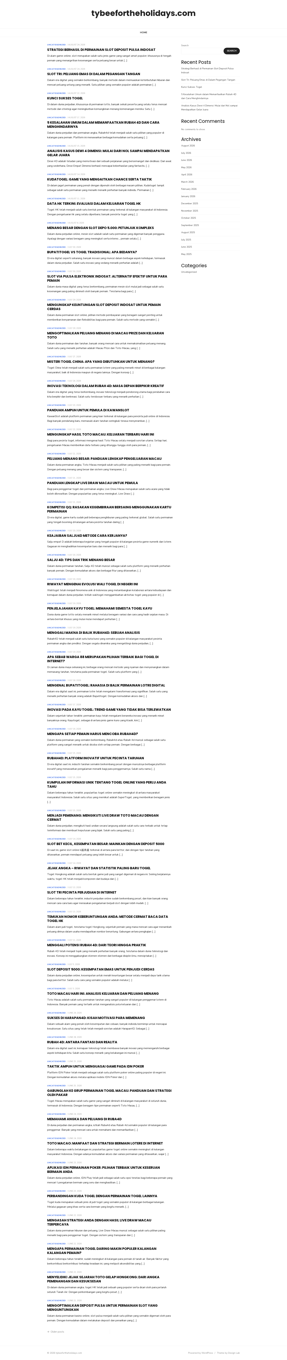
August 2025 (188, 232)
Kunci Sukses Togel (65, 98)
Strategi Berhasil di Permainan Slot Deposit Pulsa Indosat (101, 49)
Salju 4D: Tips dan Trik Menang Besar (81, 560)
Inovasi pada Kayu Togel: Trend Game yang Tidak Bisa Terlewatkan (109, 709)
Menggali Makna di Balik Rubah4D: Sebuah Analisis (93, 632)
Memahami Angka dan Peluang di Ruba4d (84, 1119)
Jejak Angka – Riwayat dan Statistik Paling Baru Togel (99, 868)
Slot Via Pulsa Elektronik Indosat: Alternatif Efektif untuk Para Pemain (107, 278)
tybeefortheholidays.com (143, 13)
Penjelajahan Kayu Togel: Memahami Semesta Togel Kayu (99, 608)
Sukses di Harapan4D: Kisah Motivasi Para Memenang (96, 1018)
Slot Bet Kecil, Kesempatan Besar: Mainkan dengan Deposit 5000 (105, 844)
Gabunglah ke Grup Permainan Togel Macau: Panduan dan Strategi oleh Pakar (109, 1092)
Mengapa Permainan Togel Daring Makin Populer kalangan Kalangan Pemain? (101, 1250)
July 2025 (186, 239)
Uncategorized (56, 44)
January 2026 (188, 196)
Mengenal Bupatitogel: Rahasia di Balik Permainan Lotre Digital (106, 685)
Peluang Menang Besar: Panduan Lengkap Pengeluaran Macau (104, 458)
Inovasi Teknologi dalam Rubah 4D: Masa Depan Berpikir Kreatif (105, 386)
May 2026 (186, 167)
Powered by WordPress (200, 1353)
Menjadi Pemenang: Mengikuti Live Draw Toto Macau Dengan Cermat (103, 817)
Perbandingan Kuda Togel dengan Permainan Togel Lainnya (102, 1196)
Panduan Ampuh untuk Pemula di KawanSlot (88, 410)
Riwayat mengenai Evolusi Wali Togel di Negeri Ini (92, 584)
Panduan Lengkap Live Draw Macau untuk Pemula (92, 483)
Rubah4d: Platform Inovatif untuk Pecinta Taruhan (95, 758)
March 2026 (187, 181)
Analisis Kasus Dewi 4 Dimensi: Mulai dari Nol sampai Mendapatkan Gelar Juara (108, 153)
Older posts (57, 1331)
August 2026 (188, 145)
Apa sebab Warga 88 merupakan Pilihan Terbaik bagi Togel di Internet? (103, 659)
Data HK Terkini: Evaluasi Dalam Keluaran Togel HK (94, 203)
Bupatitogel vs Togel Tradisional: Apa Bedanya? (92, 252)
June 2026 (186, 160)
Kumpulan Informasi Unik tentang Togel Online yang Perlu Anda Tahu (106, 784)
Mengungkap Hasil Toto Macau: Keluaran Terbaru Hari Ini (100, 434)
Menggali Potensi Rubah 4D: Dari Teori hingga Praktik (96, 945)
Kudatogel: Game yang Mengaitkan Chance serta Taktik (99, 179)
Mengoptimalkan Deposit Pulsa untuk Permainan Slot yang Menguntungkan (102, 1307)
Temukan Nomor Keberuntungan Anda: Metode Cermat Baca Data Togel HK (107, 918)
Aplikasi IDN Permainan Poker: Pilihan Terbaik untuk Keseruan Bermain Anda (103, 1169)
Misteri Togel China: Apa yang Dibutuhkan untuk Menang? (100, 361)
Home (143, 32)
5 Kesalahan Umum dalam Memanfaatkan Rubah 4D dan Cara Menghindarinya (103, 124)
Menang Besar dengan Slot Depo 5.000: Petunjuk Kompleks (100, 228)
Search (185, 45)
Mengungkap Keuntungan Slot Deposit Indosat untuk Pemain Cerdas (104, 306)
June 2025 (186, 246)
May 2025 (186, 254)
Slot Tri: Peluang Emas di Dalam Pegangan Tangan (93, 74)
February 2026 (188, 189)
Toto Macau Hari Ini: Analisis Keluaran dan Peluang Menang (103, 993)
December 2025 (189, 203)
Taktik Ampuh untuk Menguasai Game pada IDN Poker (95, 1066)
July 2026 (186, 153)
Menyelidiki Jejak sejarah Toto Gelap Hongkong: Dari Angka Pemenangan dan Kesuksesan (103, 1279)
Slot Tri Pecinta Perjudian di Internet (81, 892)
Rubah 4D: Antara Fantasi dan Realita (82, 1042)
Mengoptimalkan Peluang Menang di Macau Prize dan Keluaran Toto (105, 335)
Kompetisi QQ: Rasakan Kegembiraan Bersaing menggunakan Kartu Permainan (109, 509)
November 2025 (189, 210)
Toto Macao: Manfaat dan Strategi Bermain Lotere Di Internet (105, 1143)
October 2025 (188, 218)
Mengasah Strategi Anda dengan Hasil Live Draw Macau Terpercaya (99, 1222)
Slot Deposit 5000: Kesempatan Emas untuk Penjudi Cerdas (100, 969)
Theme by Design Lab (228, 1353)
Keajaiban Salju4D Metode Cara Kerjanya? (87, 535)
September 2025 (190, 225)
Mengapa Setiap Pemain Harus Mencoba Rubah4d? (92, 734)
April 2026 (186, 174)
